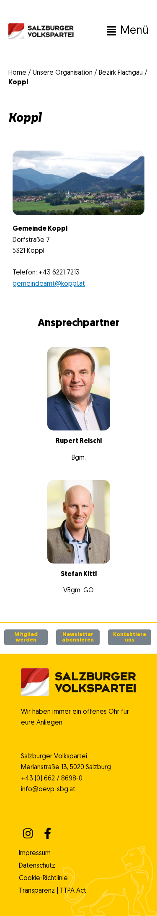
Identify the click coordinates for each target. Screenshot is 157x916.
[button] (111, 31)
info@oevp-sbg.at (48, 789)
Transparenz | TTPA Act (52, 891)
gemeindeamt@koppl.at (49, 284)
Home (17, 73)
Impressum (35, 853)
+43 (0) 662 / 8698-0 (51, 778)
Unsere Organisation (63, 73)
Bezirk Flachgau (121, 73)
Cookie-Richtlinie (43, 878)
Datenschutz (37, 866)
